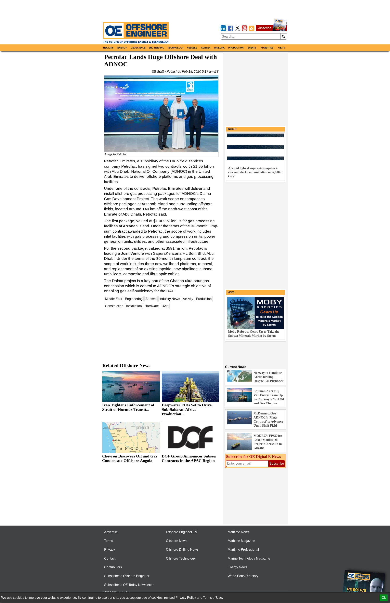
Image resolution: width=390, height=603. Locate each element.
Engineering (156, 47)
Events (252, 47)
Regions (108, 47)
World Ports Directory (243, 576)
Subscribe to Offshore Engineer (126, 576)
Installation (134, 306)
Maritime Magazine (241, 541)
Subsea (205, 47)
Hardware (152, 306)
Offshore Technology (181, 558)
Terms (108, 541)
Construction (114, 306)
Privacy (109, 549)
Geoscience (138, 47)
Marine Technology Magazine (249, 558)
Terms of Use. (213, 597)
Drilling (219, 47)
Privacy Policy (186, 597)
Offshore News (176, 541)
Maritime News (238, 532)
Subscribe (264, 28)
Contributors (113, 567)
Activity (188, 299)
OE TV (281, 47)
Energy (122, 47)
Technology (176, 47)
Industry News (169, 299)
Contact (109, 558)
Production (236, 47)
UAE (165, 306)
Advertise (267, 47)
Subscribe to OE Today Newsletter (129, 585)
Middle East (113, 299)
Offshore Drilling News (182, 549)
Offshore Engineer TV (181, 532)
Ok (384, 597)
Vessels (192, 47)
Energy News (237, 567)
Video (231, 292)
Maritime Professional (243, 549)
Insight (232, 129)
